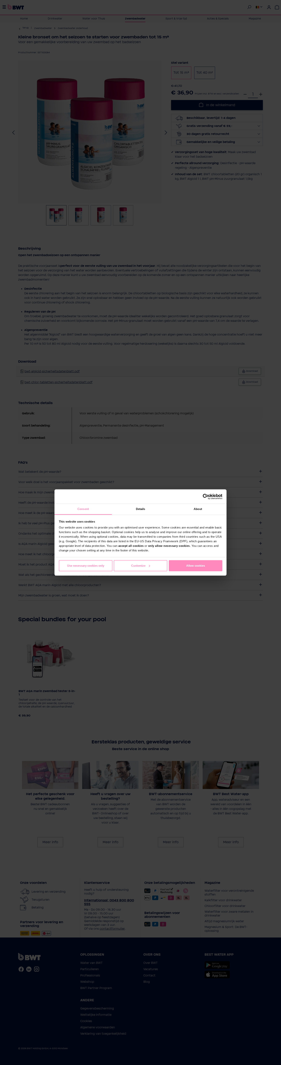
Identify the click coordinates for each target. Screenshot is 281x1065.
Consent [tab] (83, 509)
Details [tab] (140, 509)
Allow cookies (195, 565)
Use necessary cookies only (85, 565)
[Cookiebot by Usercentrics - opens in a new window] (205, 496)
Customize (138, 565)
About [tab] (198, 509)
